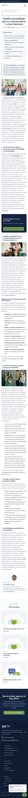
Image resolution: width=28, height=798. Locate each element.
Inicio (2, 10)
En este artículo (7, 32)
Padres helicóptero (10, 295)
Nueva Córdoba (8, 763)
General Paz (7, 768)
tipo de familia (12, 104)
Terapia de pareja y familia (10, 750)
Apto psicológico (8, 755)
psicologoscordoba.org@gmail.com (10, 740)
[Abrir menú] (25, 5)
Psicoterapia (7, 746)
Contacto (6, 785)
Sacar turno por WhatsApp (14, 229)
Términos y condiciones (16, 794)
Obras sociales (7, 781)
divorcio (10, 108)
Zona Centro (7, 761)
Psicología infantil (8, 748)
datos (22, 110)
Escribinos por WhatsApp (7, 737)
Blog (6, 10)
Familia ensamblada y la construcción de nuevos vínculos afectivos (14, 42)
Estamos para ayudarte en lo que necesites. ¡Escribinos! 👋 (17, 788)
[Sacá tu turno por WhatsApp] (24, 795)
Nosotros (6, 776)
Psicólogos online (8, 752)
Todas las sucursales (9, 770)
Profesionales (7, 778)
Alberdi (6, 765)
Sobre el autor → (10, 591)
